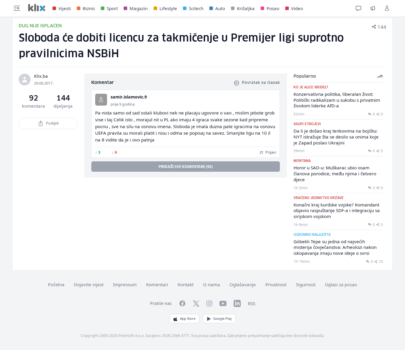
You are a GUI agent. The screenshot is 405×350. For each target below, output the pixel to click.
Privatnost (275, 284)
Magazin (139, 8)
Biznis (89, 8)
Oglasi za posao (341, 284)
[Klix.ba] (36, 7)
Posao (273, 8)
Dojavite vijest (88, 284)
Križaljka (246, 8)
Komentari (157, 284)
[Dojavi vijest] (372, 8)
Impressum (125, 284)
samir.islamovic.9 (129, 97)
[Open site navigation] (16, 8)
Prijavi (270, 152)
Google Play (222, 318)
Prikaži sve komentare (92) (186, 166)
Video (297, 8)
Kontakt (186, 284)
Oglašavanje (242, 284)
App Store (187, 318)
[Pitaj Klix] (358, 8)
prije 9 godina (123, 104)
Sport (112, 8)
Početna (56, 284)
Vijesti (64, 8)
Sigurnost (305, 284)
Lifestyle (168, 8)
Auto (220, 8)
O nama (211, 284)
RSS (251, 303)
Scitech (196, 8)
